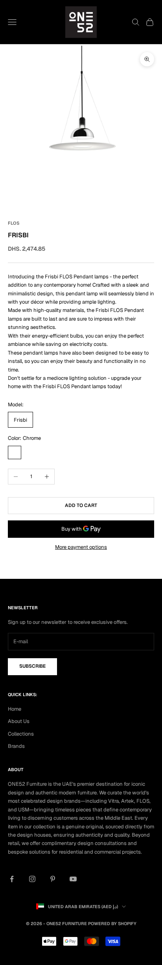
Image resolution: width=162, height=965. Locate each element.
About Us (18, 721)
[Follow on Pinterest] (53, 879)
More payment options (81, 547)
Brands (16, 746)
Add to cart (81, 505)
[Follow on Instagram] (32, 879)
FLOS (13, 223)
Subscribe (32, 666)
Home (14, 709)
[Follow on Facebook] (12, 879)
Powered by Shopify (112, 923)
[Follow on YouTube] (73, 879)
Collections (21, 733)
